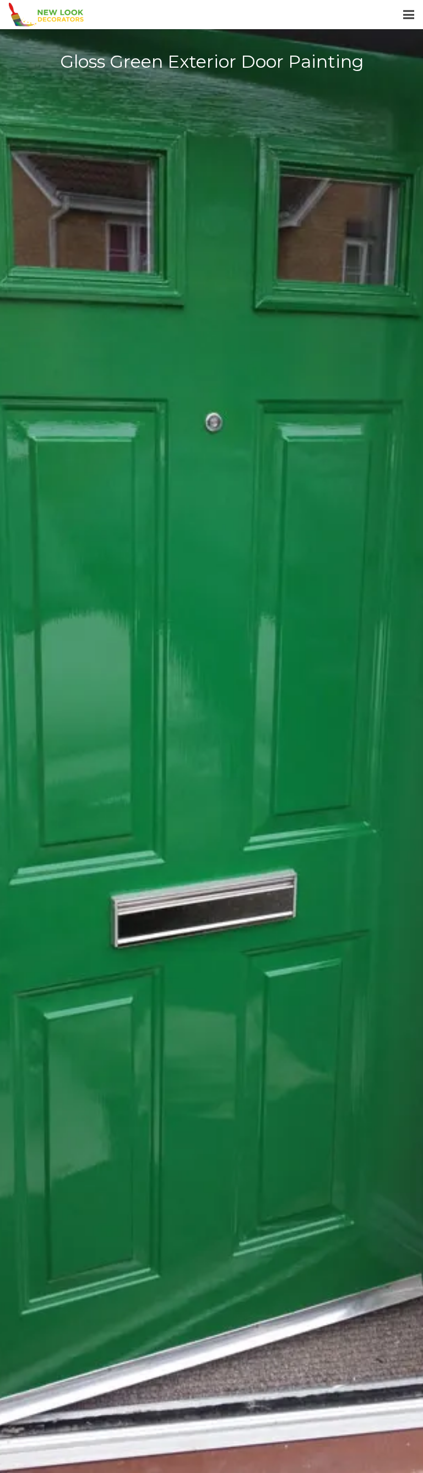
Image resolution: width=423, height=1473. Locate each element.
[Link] (46, 15)
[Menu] (408, 15)
